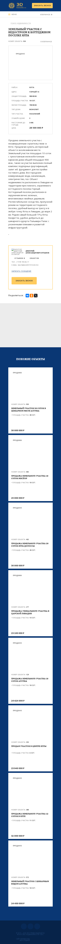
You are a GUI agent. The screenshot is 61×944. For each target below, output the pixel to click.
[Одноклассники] (31, 295)
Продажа (17, 373)
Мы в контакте (24, 926)
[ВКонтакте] (27, 295)
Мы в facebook (37, 926)
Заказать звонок (42, 5)
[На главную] (17, 5)
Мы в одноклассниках (30, 926)
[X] (35, 295)
